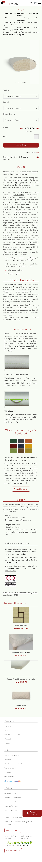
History (7, 730)
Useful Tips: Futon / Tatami (14, 810)
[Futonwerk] (9, 3)
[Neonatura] (18, 841)
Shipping (15, 755)
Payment (7, 755)
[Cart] (35, 3)
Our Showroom (12, 830)
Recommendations (11, 802)
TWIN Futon (19, 195)
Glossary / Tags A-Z (11, 793)
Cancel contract (13, 851)
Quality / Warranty (11, 806)
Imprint (7, 743)
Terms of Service (10, 768)
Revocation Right (11, 772)
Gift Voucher (9, 776)
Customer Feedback (12, 735)
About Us (8, 726)
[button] (39, 3)
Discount (7, 760)
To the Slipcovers (21, 489)
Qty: (5, 136)
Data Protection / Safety (13, 764)
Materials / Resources (12, 798)
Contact (7, 739)
